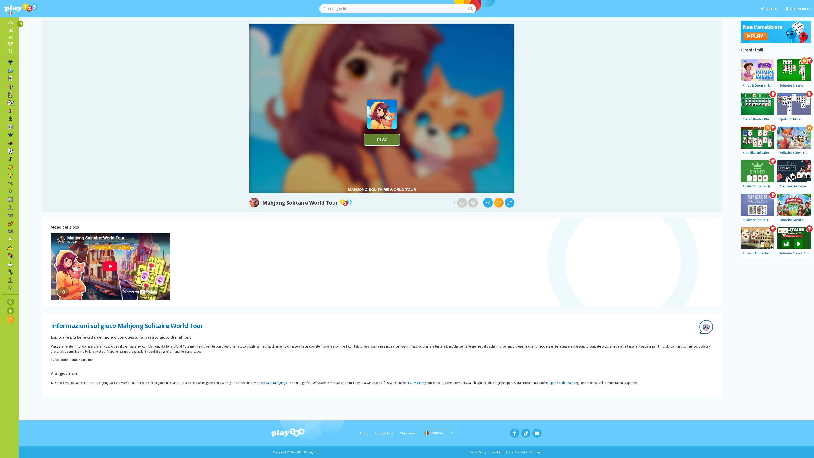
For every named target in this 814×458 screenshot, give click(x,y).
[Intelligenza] (10, 111)
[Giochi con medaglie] (10, 310)
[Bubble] (10, 87)
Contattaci (384, 433)
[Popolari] (10, 37)
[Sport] (10, 224)
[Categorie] (10, 51)
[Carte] (10, 95)
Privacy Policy (477, 452)
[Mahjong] (10, 79)
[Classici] (10, 232)
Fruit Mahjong (416, 383)
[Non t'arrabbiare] (776, 41)
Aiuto (363, 433)
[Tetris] (10, 256)
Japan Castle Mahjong (564, 383)
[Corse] (10, 240)
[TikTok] (525, 433)
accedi (772, 9)
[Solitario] (10, 103)
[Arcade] (10, 208)
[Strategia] (10, 248)
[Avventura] (10, 167)
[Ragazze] (10, 288)
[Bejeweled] (10, 135)
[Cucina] (10, 264)
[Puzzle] (10, 71)
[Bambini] (10, 191)
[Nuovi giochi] (10, 30)
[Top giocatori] (10, 44)
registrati (800, 9)
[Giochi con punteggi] (10, 302)
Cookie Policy (500, 452)
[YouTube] (537, 433)
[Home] (10, 24)
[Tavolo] (10, 216)
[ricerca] (470, 8)
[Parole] (10, 199)
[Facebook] (514, 433)
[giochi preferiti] (10, 319)
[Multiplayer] (10, 280)
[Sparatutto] (10, 183)
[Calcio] (10, 151)
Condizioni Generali (528, 452)
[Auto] (10, 143)
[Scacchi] (10, 119)
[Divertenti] (10, 175)
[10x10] (10, 127)
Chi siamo (407, 433)
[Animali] (10, 272)
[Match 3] (10, 63)
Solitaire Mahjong (273, 383)
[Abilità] (10, 159)
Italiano (437, 433)
